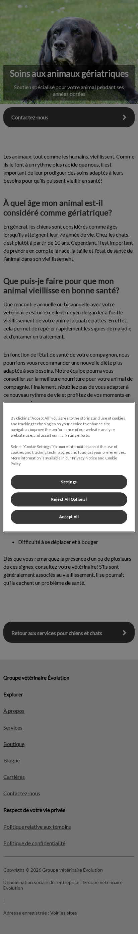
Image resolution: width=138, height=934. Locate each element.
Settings (69, 482)
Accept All (69, 516)
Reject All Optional (69, 499)
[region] (68, 467)
